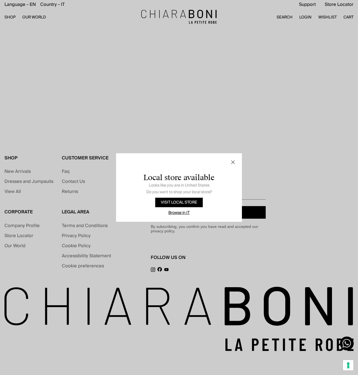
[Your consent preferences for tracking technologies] (348, 365)
